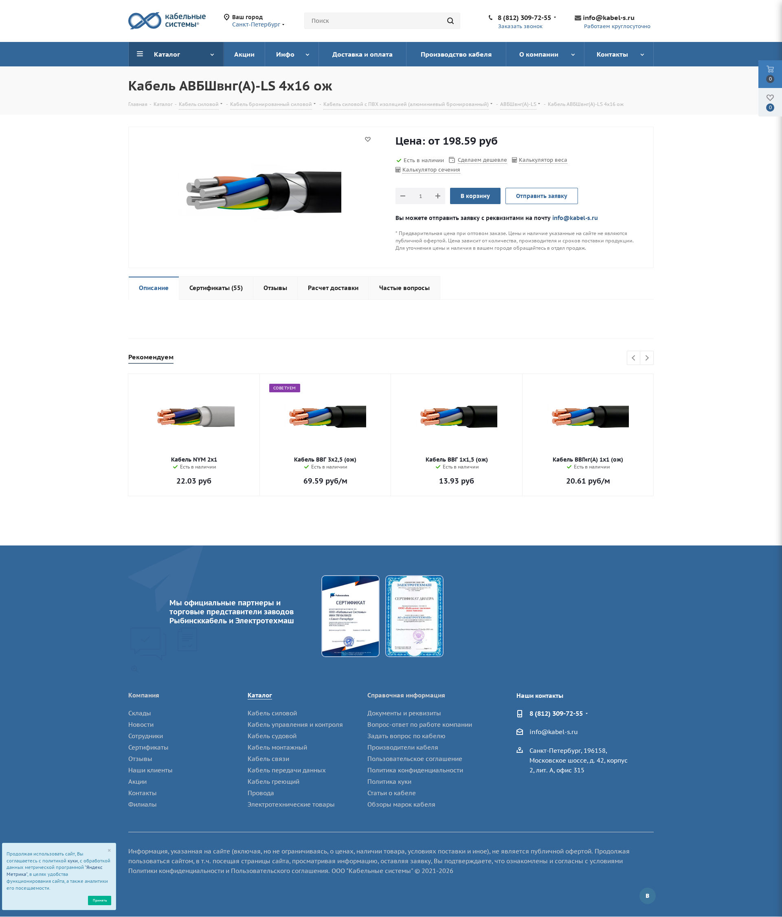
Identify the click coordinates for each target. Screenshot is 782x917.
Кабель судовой (272, 736)
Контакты (142, 793)
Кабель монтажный (277, 747)
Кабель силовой (272, 713)
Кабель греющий (273, 781)
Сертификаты (148, 747)
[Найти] (450, 21)
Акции (137, 781)
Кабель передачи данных (287, 770)
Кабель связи (268, 759)
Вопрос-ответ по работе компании (419, 724)
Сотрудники (145, 736)
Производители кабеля (402, 747)
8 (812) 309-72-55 (524, 17)
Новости (141, 724)
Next (647, 358)
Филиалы (142, 804)
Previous (634, 358)
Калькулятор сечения (431, 169)
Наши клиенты (150, 770)
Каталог (260, 695)
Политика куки (389, 781)
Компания (143, 695)
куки (73, 861)
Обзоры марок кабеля (401, 804)
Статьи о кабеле (391, 793)
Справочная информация (406, 695)
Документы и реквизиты (404, 713)
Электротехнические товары (291, 804)
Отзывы (140, 759)
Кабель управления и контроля (295, 724)
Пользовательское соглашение (414, 759)
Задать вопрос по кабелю (406, 736)
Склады (139, 713)
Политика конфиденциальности (415, 770)
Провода (261, 793)
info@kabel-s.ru (609, 17)
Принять (100, 900)
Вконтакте (647, 896)
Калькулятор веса (543, 159)
